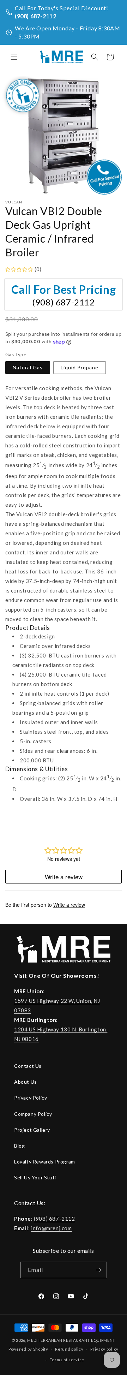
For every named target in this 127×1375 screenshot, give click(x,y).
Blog (19, 1146)
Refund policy (69, 1349)
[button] (14, 57)
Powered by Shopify (28, 1349)
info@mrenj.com (51, 1228)
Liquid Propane (79, 367)
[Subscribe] (99, 1270)
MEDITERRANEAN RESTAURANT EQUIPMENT (71, 1340)
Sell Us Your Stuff (35, 1177)
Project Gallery (32, 1130)
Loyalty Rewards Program (44, 1162)
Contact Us (28, 1066)
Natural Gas (28, 367)
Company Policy (33, 1114)
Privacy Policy (30, 1098)
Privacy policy (104, 1349)
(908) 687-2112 (35, 16)
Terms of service (67, 1359)
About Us (25, 1082)
